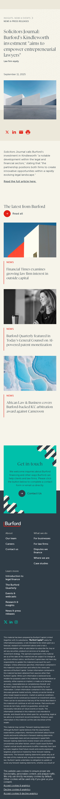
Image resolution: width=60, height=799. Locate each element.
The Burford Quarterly (12, 586)
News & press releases (16, 21)
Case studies (41, 563)
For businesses (42, 538)
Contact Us (34, 493)
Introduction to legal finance (14, 578)
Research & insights (12, 604)
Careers (10, 543)
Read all (17, 213)
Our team (11, 538)
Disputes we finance (41, 551)
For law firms (41, 543)
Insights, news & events (17, 18)
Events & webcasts (11, 595)
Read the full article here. (20, 181)
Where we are (41, 557)
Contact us (12, 549)
